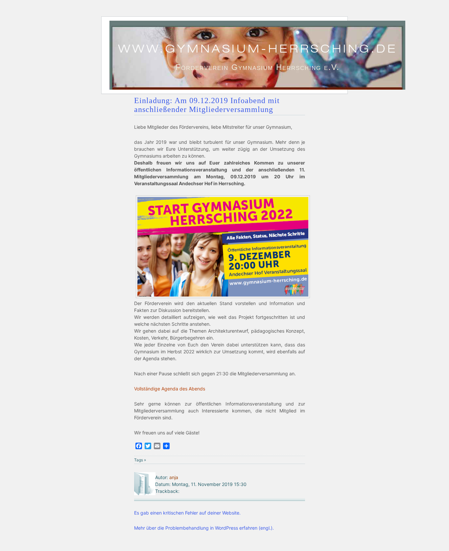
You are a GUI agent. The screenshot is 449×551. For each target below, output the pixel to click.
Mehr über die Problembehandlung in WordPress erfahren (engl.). (204, 528)
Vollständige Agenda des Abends (169, 388)
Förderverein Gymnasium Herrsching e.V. (258, 67)
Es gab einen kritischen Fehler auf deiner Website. (187, 513)
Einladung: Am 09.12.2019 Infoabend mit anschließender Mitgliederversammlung (207, 105)
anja (173, 477)
